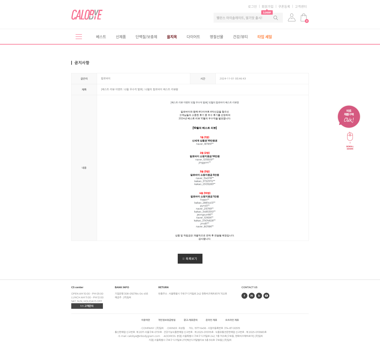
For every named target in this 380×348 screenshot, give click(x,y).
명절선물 (216, 36)
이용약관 (145, 319)
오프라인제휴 (232, 319)
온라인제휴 (211, 319)
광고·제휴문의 (191, 319)
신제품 (121, 36)
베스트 (101, 36)
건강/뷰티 (240, 36)
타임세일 (264, 36)
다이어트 (193, 36)
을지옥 (172, 36)
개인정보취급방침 (167, 319)
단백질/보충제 (146, 36)
